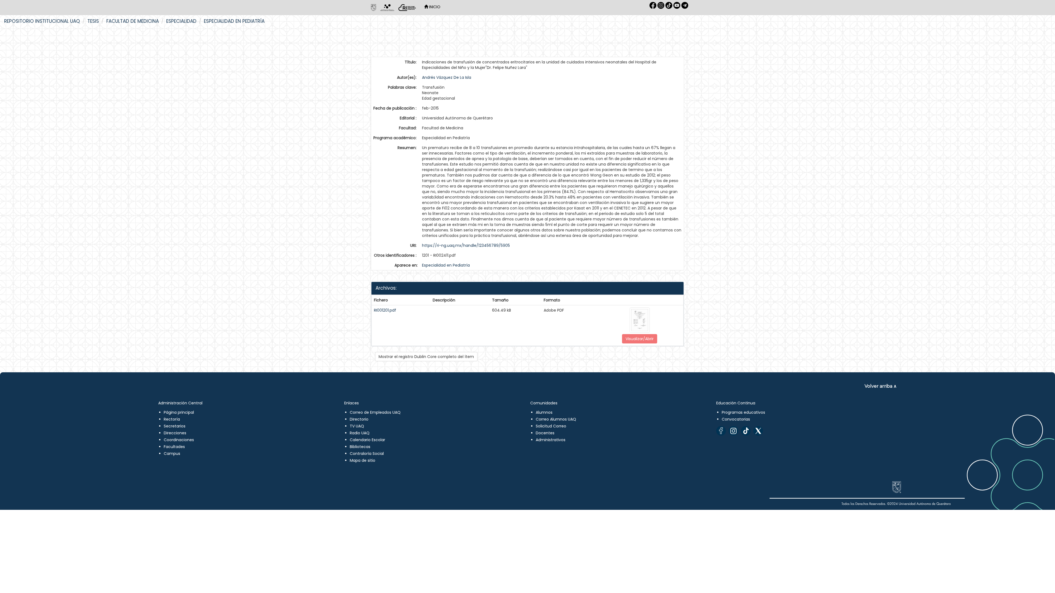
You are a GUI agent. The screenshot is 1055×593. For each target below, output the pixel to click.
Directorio (359, 419)
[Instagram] (733, 431)
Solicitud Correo (551, 426)
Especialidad (181, 21)
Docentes (545, 433)
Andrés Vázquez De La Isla (446, 77)
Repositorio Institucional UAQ (42, 21)
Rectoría (172, 419)
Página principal (179, 412)
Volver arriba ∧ (881, 386)
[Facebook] (721, 431)
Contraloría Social (367, 453)
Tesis (93, 21)
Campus (172, 453)
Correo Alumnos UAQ (556, 419)
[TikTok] (746, 431)
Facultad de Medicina (132, 21)
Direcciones (175, 433)
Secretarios (174, 426)
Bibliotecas (360, 446)
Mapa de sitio (362, 460)
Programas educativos (743, 412)
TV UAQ (357, 426)
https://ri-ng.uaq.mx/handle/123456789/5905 (466, 245)
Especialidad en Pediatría (234, 21)
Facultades (174, 446)
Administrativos (550, 440)
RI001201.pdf (385, 310)
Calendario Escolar (367, 440)
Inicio (434, 7)
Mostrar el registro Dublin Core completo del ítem (426, 356)
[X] (758, 431)
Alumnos (544, 412)
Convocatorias (736, 419)
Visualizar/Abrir (640, 339)
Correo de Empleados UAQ (375, 412)
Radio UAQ (360, 433)
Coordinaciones (179, 440)
